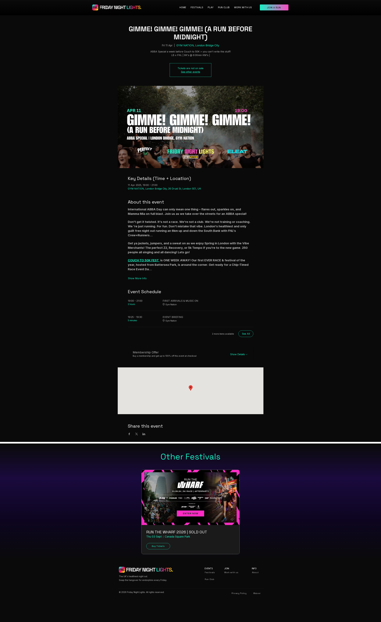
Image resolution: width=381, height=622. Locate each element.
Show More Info (137, 278)
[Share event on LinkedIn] (143, 434)
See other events (190, 71)
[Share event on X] (136, 434)
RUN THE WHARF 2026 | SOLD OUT (176, 532)
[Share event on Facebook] (129, 434)
